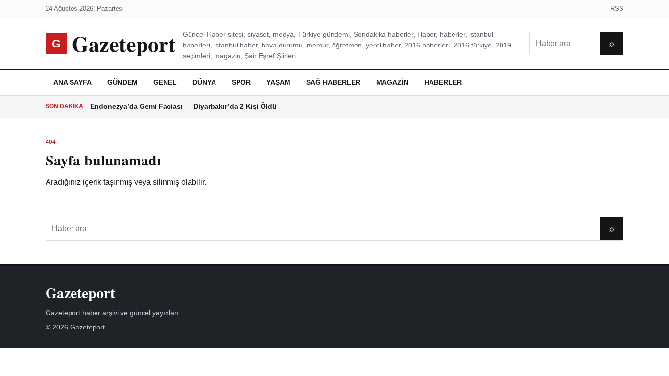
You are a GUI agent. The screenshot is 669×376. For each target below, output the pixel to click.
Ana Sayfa (72, 82)
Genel (165, 82)
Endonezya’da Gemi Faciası (136, 106)
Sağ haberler (333, 82)
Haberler (443, 82)
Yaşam (278, 82)
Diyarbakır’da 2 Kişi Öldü (235, 106)
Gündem (122, 82)
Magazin (392, 82)
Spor (241, 82)
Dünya (204, 82)
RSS (616, 8)
